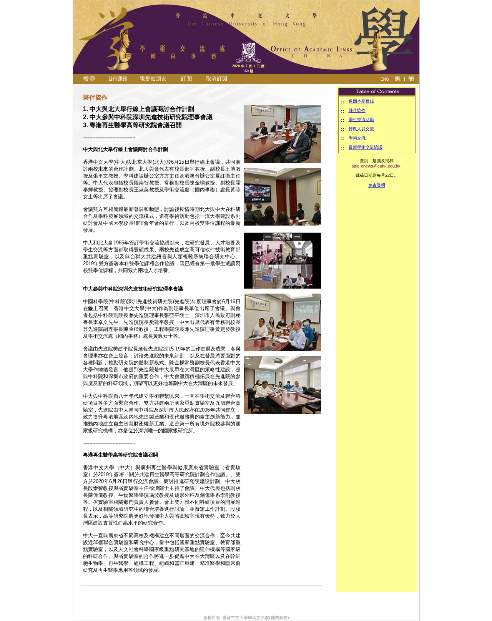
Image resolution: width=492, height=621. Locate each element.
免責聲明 (376, 185)
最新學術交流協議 (365, 147)
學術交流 (357, 138)
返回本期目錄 (361, 101)
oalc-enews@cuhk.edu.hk (376, 166)
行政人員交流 (361, 128)
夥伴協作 (357, 110)
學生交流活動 (361, 119)
